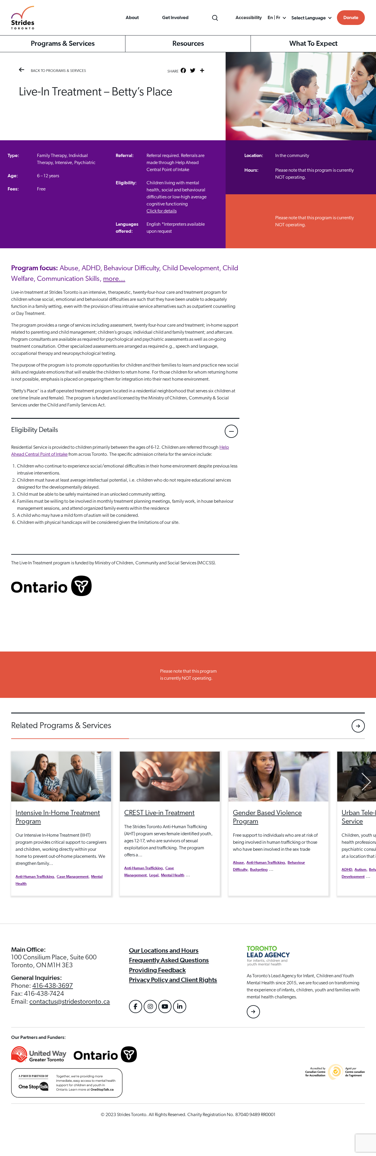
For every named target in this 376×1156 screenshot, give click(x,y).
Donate (350, 17)
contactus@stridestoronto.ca (69, 1001)
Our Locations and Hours (164, 950)
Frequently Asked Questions (169, 960)
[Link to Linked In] (179, 1006)
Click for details (162, 211)
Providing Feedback (157, 970)
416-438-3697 (52, 986)
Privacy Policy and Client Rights (173, 980)
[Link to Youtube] (165, 1006)
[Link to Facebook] (135, 1006)
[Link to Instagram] (150, 1006)
